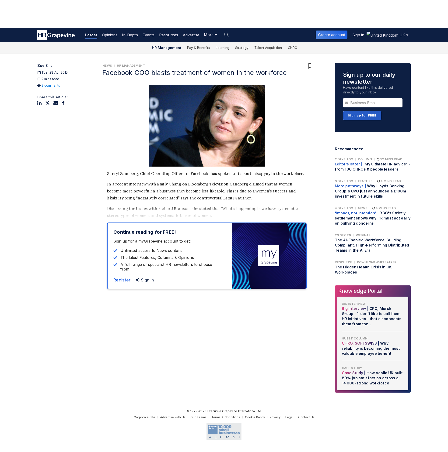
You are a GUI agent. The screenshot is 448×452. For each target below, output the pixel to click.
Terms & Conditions (225, 417)
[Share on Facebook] (63, 103)
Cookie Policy (255, 417)
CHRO (293, 48)
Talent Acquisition (268, 48)
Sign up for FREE (362, 115)
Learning (222, 48)
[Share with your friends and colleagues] (55, 103)
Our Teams (198, 417)
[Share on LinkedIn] (39, 103)
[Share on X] (47, 103)
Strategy (241, 48)
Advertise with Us (173, 417)
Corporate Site (144, 417)
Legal (289, 417)
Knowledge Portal (360, 291)
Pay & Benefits (198, 48)
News (107, 65)
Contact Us (306, 417)
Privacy (275, 417)
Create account (331, 34)
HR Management (166, 47)
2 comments (51, 85)
